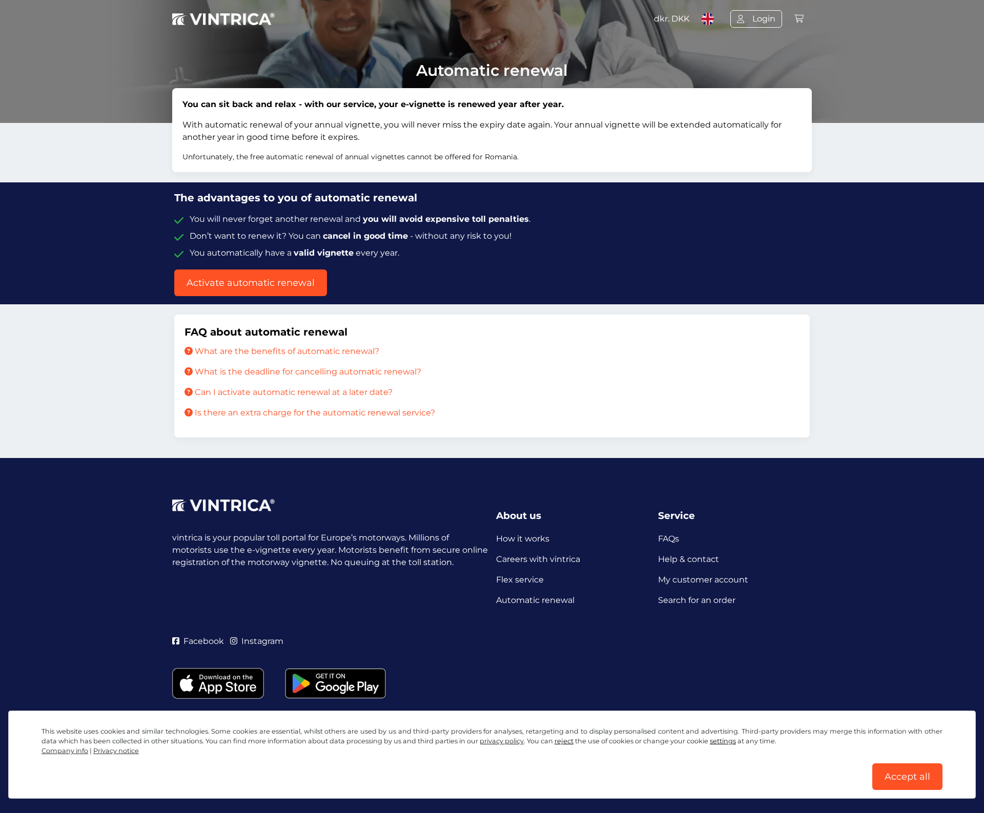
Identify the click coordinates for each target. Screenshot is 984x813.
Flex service (520, 580)
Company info (65, 751)
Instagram (262, 641)
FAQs (668, 539)
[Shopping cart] (799, 19)
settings (723, 741)
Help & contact (688, 559)
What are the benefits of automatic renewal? (286, 351)
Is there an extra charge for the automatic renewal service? (314, 413)
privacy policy (502, 741)
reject (564, 741)
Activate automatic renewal (251, 282)
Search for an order (696, 600)
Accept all (907, 776)
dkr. (671, 19)
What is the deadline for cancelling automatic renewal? (307, 372)
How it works (522, 539)
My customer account (703, 580)
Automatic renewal (535, 600)
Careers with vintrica (538, 559)
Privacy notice (116, 751)
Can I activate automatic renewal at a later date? (293, 392)
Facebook (203, 641)
